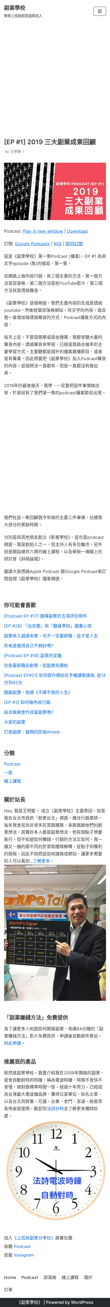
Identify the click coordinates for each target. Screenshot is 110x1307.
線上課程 (12, 781)
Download (77, 231)
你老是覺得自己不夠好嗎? (28, 645)
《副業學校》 (29, 1302)
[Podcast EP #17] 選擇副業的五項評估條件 (45, 616)
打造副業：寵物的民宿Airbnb (32, 732)
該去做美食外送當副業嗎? (28, 712)
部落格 (50, 1277)
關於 (88, 1277)
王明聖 (15, 151)
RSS (58, 243)
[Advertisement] (55, 80)
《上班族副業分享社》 (34, 1237)
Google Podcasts (32, 243)
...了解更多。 (42, 861)
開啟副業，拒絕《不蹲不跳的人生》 (38, 692)
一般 (8, 772)
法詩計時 (55, 1108)
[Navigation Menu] (99, 11)
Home (10, 1277)
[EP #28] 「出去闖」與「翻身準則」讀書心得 (48, 626)
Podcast (12, 764)
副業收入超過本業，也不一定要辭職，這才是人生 (51, 635)
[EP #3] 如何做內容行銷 (27, 702)
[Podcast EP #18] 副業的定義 (33, 655)
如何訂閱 (74, 243)
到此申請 (12, 1043)
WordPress (82, 1302)
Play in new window (43, 231)
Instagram (24, 1255)
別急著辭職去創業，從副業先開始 (36, 665)
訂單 (8, 1289)
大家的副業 (14, 722)
